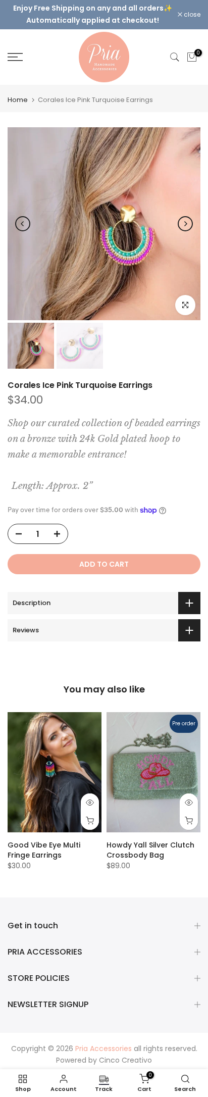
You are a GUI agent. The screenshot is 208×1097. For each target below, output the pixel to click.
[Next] (185, 223)
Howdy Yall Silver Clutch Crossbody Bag (150, 850)
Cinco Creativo (125, 1060)
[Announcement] (93, 15)
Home (18, 100)
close (191, 15)
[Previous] (22, 223)
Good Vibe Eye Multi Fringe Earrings (44, 850)
